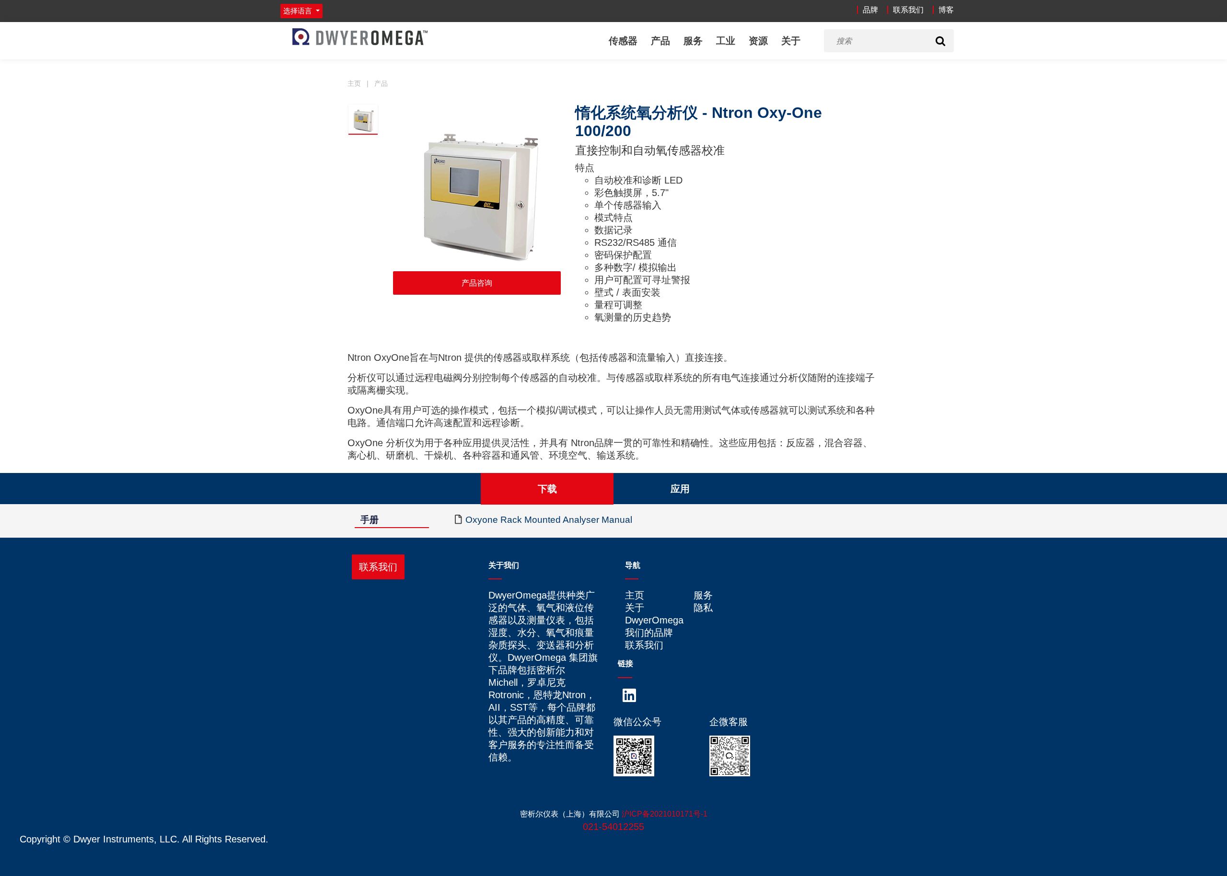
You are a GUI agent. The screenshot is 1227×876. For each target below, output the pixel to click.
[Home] (360, 36)
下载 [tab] (547, 489)
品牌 (870, 10)
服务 (693, 40)
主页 (354, 83)
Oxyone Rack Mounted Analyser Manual (548, 520)
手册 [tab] (369, 520)
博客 (946, 10)
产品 (381, 83)
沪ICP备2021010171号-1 (664, 814)
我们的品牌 (649, 632)
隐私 (703, 607)
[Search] (940, 40)
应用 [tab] (680, 489)
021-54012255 (613, 826)
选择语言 (298, 11)
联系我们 (908, 10)
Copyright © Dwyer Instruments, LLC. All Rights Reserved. (144, 839)
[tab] (363, 119)
